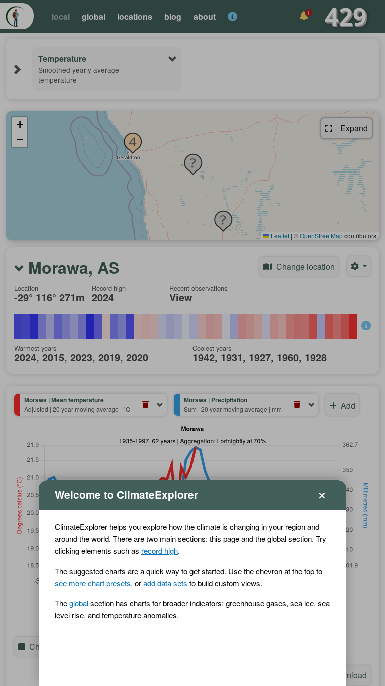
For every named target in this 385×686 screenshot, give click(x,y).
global (78, 603)
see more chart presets (93, 583)
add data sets (165, 583)
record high (159, 550)
